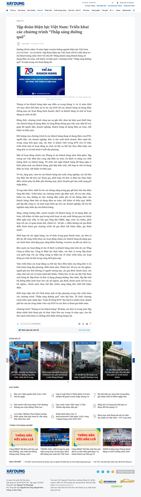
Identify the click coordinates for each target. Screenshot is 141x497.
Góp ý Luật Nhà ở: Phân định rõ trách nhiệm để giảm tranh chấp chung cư (73, 395)
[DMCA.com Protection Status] (116, 486)
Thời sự (13, 10)
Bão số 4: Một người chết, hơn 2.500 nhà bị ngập (30, 395)
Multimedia (126, 10)
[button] (133, 360)
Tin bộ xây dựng (129, 6)
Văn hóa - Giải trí (74, 10)
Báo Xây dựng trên (26, 324)
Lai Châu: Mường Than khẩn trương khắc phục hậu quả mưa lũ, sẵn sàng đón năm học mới (30, 416)
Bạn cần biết (15, 462)
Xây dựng (21, 10)
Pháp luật (48, 10)
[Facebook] (79, 324)
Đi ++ (112, 10)
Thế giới (105, 10)
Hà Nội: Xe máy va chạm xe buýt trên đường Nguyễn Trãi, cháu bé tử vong (23, 374)
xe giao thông (90, 6)
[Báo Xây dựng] (15, 4)
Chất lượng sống (60, 10)
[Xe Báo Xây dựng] (127, 481)
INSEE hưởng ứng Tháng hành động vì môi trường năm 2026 (116, 450)
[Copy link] (90, 324)
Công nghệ (96, 10)
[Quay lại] (18, 324)
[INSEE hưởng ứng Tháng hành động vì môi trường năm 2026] (117, 437)
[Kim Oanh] (18, 44)
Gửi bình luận (84, 330)
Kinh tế (40, 10)
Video (118, 10)
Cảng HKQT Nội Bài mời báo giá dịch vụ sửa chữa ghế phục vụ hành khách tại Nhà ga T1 (86, 451)
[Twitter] (83, 324)
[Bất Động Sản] (108, 481)
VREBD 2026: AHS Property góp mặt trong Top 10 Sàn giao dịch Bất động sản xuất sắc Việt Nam (54, 451)
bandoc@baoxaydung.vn (64, 485)
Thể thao (86, 10)
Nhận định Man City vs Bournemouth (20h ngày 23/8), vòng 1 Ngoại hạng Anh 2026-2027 (72, 416)
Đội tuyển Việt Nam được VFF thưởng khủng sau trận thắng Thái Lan (31, 405)
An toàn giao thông (115, 6)
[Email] (87, 324)
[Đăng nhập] (117, 2)
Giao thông (31, 10)
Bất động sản (101, 6)
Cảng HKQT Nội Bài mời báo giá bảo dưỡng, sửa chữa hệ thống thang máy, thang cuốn (23, 451)
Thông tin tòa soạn (125, 472)
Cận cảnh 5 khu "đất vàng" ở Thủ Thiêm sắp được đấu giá (71, 405)
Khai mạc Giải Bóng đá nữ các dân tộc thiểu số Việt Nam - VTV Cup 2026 (114, 416)
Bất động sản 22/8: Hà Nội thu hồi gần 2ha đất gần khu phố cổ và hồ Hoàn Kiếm (117, 373)
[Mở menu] (134, 10)
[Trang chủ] (7, 10)
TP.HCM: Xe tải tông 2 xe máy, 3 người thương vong (86, 375)
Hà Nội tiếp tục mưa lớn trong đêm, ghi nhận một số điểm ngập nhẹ (114, 395)
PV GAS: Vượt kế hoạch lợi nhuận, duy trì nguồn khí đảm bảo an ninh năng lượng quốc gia (58, 462)
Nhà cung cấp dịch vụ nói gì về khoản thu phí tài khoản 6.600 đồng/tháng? (55, 374)
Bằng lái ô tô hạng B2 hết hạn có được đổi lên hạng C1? (112, 405)
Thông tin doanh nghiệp (21, 425)
